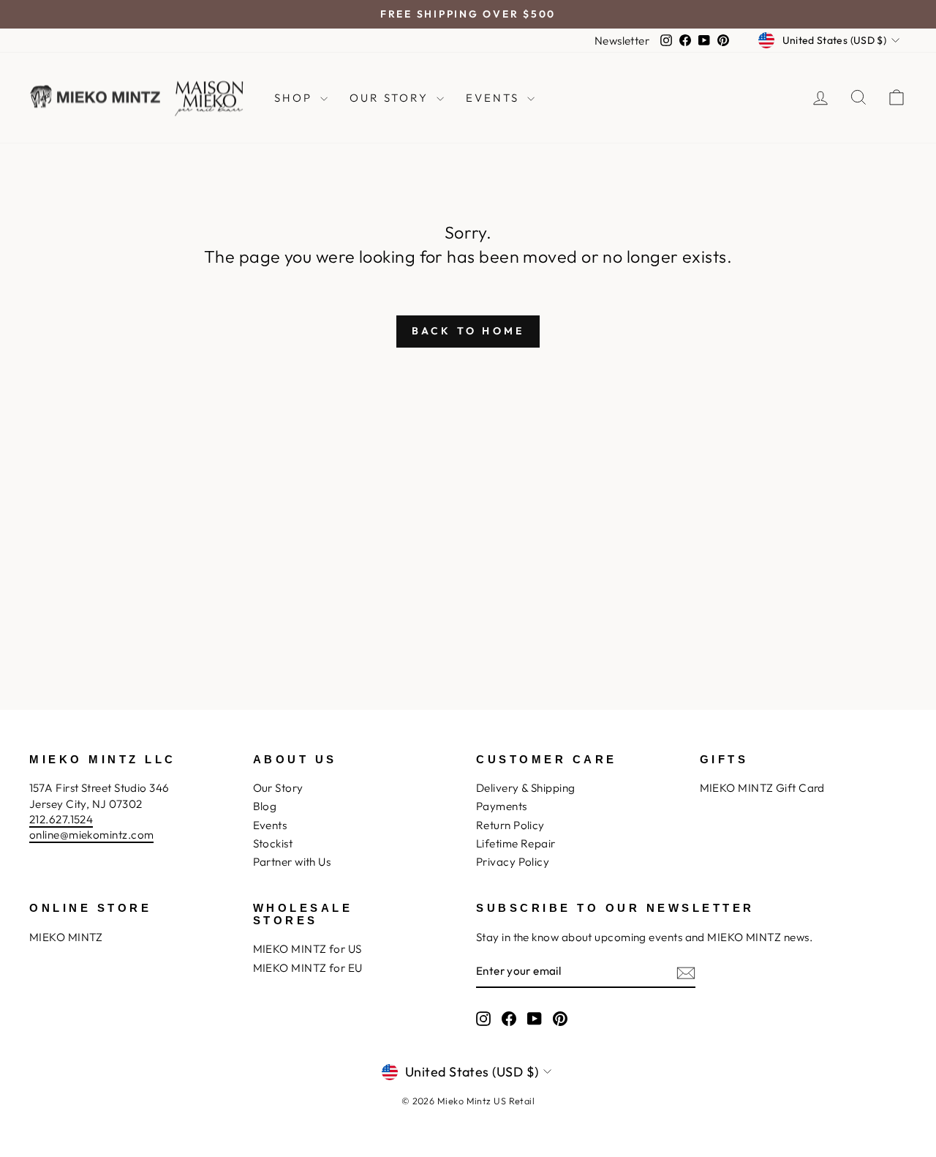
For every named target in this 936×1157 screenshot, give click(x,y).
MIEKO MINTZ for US (307, 949)
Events (270, 825)
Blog (265, 806)
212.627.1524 (61, 819)
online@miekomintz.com (91, 835)
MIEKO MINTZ (66, 937)
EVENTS (495, 98)
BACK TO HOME (468, 330)
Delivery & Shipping (525, 788)
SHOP (295, 98)
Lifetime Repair (516, 843)
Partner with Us (292, 862)
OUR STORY (391, 98)
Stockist (273, 843)
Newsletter (622, 41)
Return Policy (510, 825)
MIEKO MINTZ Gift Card (762, 788)
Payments (501, 806)
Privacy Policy (512, 862)
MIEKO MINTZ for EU (308, 968)
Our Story (278, 788)
